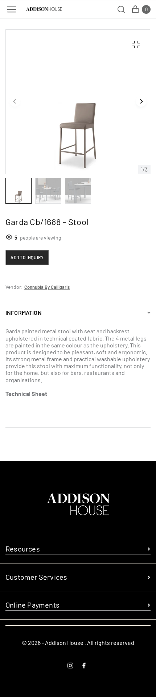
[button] (15, 101)
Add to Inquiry (27, 257)
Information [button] (23, 312)
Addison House (64, 642)
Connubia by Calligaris (47, 287)
